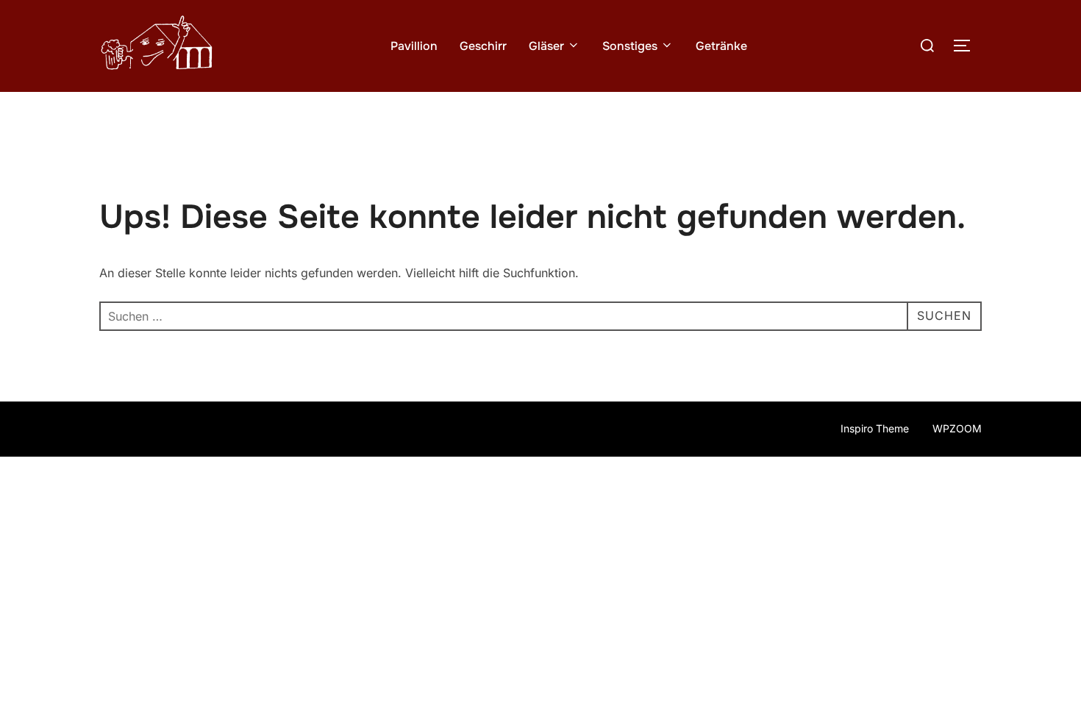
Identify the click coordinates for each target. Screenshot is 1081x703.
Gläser (546, 46)
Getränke (721, 46)
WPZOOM (957, 428)
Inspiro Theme (875, 428)
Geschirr (483, 46)
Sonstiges (629, 46)
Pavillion (414, 46)
